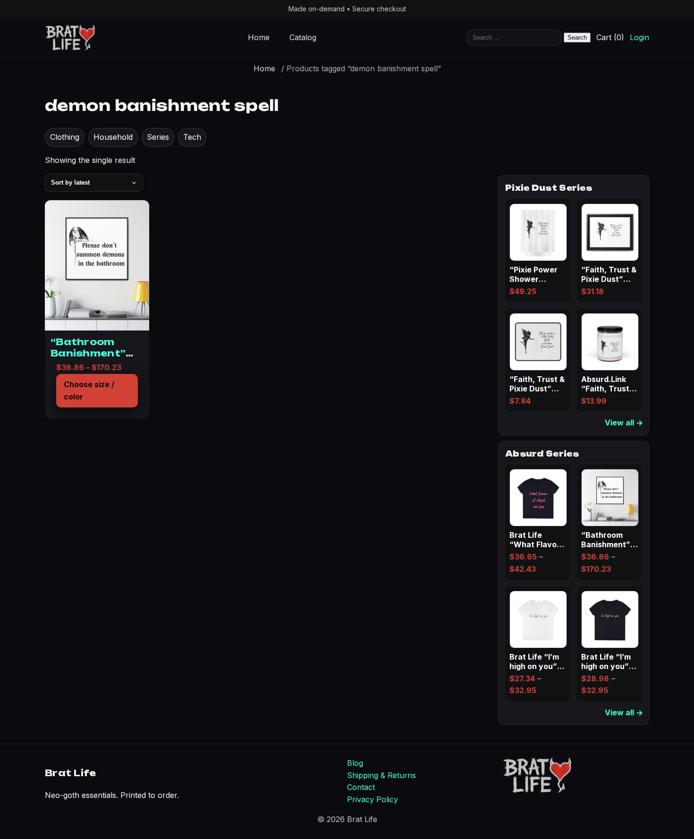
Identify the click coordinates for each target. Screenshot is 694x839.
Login (639, 37)
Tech (192, 137)
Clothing (64, 137)
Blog (355, 763)
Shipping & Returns (381, 775)
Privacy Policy (372, 799)
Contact (361, 787)
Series (158, 137)
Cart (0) (610, 37)
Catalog (302, 37)
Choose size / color (89, 390)
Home (259, 37)
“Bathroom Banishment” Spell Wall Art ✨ (96, 353)
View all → (624, 422)
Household (113, 137)
